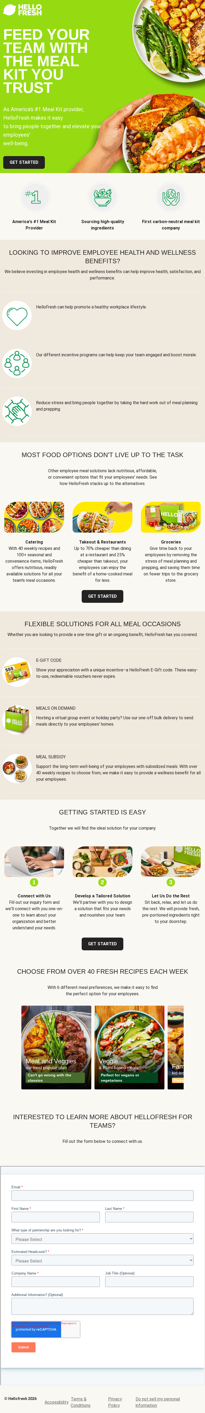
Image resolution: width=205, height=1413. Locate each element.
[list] (102, 1047)
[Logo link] (22, 14)
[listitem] (34, 202)
